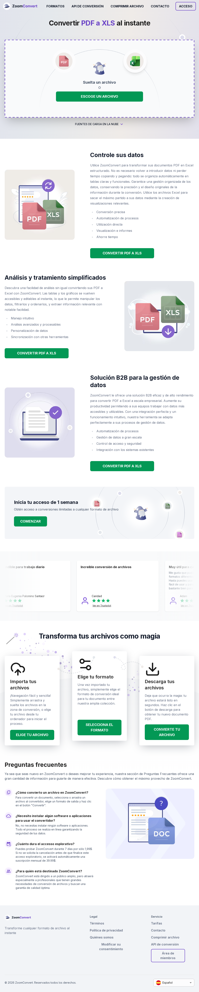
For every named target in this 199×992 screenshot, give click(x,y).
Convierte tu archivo (167, 732)
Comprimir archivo (127, 6)
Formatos (55, 6)
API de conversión (88, 6)
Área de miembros (167, 955)
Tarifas (156, 923)
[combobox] (173, 983)
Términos (97, 923)
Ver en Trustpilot (23, 605)
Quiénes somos (101, 937)
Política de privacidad (106, 930)
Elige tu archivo (32, 735)
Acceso (185, 6)
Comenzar (30, 521)
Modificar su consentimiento (111, 946)
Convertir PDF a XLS (122, 253)
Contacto (160, 6)
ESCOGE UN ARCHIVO (99, 96)
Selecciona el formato (99, 727)
